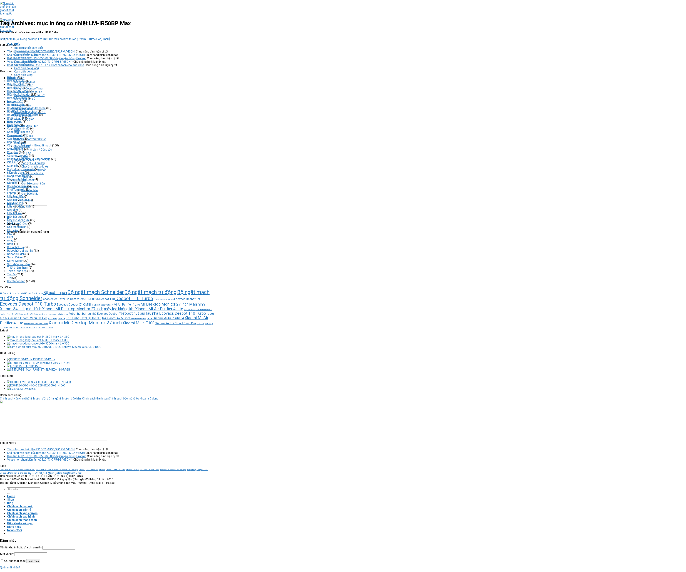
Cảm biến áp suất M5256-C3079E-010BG (17, 469)
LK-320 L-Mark (92, 469)
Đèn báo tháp (29, 190)
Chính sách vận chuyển (14, 398)
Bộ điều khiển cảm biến (28, 47)
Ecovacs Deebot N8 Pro (163, 299)
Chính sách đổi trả (19, 509)
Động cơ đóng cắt (18, 176)
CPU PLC (13, 162)
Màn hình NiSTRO (18, 199)
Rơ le (10, 244)
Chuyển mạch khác (32, 173)
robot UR (61, 318)
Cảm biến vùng (23, 75)
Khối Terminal (15, 189)
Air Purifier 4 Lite (7, 293)
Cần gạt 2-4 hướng (33, 163)
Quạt (10, 237)
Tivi (9, 277)
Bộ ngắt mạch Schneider (96, 292)
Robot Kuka (52, 318)
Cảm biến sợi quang (26, 68)
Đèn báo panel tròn (33, 183)
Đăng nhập (33, 561)
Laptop (11, 193)
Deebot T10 (107, 299)
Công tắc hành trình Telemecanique (28, 159)
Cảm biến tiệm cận (25, 71)
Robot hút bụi (15, 247)
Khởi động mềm (17, 186)
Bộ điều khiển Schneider (22, 111)
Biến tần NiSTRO (17, 91)
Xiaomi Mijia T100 (139, 323)
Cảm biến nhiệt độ (18, 128)
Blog (10, 503)
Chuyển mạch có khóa (34, 166)
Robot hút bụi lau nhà (20, 250)
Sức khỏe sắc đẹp (18, 264)
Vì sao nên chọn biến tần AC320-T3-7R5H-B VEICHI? (40, 61)
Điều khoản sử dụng (145, 398)
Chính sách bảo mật (121, 398)
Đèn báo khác (29, 193)
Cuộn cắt (12, 166)
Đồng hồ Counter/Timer (28, 88)
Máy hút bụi (14, 216)
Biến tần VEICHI (17, 98)
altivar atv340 (21, 293)
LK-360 (122, 469)
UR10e (150, 318)
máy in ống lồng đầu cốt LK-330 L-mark (30, 473)
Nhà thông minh (16, 227)
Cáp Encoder (15, 138)
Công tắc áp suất (17, 155)
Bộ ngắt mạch (55, 292)
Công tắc (12, 152)
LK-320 (82, 469)
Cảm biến (13, 125)
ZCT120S (200, 324)
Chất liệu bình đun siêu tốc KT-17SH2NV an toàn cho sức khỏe (45, 65)
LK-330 (102, 469)
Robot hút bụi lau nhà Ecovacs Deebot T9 (95, 313)
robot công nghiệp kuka (58, 314)
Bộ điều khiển (15, 104)
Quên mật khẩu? (10, 567)
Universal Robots (138, 318)
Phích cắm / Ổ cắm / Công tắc (33, 149)
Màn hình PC (15, 203)
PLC (9, 233)
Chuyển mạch (15, 149)
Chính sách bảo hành (69, 398)
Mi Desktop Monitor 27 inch (164, 304)
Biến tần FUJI (15, 81)
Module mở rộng (17, 223)
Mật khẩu (7, 554)
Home (11, 496)
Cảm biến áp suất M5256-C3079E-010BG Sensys (57, 469)
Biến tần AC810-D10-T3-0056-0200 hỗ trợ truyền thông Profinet (46, 58)
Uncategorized (16, 281)
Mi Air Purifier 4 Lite (127, 304)
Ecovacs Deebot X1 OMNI (74, 304)
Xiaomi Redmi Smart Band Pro (175, 323)
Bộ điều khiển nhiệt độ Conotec (26, 108)
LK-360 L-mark (132, 469)
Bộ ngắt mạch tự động (151, 292)
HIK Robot (95, 305)
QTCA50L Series (19, 314)
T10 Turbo (72, 318)
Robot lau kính (16, 254)
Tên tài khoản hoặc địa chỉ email (21, 547)
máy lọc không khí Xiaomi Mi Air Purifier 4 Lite (143, 309)
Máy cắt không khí (18, 206)
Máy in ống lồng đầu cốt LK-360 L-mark (65, 473)
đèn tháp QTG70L (45, 327)
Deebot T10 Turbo (134, 298)
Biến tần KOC (15, 87)
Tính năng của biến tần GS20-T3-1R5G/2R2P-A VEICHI (41, 51)
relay (10, 240)
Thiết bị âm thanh (17, 267)
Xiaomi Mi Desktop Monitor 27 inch (85, 322)
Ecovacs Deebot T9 (187, 299)
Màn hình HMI (15, 196)
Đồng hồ (12, 182)
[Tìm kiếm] (8, 493)
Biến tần (12, 77)
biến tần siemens (35, 293)
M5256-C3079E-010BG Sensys (173, 469)
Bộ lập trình (14, 118)
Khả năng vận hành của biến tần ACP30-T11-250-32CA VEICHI (46, 55)
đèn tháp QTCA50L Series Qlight (23, 327)
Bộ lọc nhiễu (14, 121)
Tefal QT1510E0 (90, 318)
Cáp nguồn (13, 142)
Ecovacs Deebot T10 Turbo (28, 304)
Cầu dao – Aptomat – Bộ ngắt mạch (29, 145)
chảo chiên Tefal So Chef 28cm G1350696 (71, 299)
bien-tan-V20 (15, 101)
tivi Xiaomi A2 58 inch (116, 318)
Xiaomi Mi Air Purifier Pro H (36, 324)
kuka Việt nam (107, 305)
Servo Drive (14, 257)
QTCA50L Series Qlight (37, 314)
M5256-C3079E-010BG (149, 469)
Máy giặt (12, 210)
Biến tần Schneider (18, 94)
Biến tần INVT (15, 84)
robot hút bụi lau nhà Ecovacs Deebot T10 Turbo (164, 313)
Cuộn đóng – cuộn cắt (20, 169)
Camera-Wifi (15, 135)
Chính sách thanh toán (95, 398)
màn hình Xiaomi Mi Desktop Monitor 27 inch (64, 309)
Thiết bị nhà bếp (17, 271)
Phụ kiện (12, 230)
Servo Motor (15, 261)
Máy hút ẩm (14, 213)
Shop (10, 499)
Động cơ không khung (20, 179)
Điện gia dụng (15, 172)
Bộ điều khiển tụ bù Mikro (23, 115)
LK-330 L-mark (112, 469)
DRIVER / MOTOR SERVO (30, 139)
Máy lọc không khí (18, 220)
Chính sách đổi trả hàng (42, 398)
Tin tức (11, 274)
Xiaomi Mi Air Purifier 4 (168, 318)
